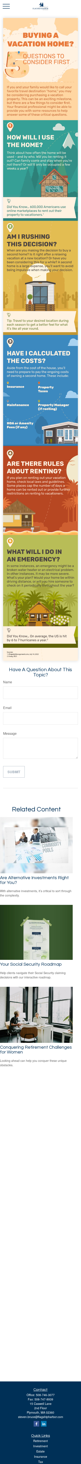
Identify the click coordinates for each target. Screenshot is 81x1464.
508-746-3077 (45, 1395)
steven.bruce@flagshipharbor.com (40, 1417)
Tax (40, 1462)
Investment (40, 1446)
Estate (40, 1451)
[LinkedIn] (44, 1424)
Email (7, 707)
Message (10, 733)
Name (7, 682)
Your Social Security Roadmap (31, 964)
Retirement (40, 1441)
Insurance (40, 1456)
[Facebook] (36, 1424)
